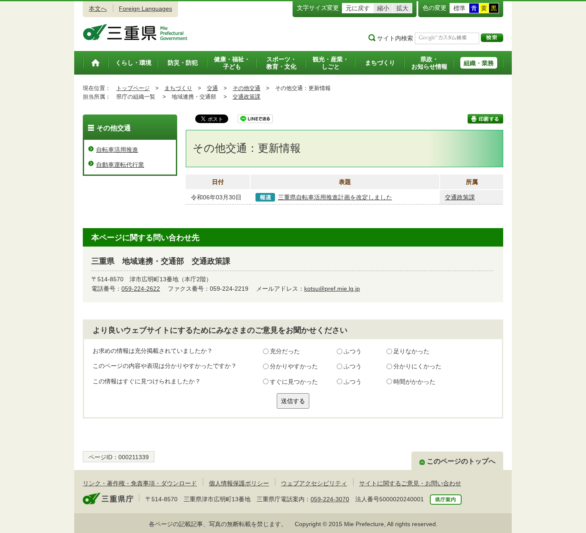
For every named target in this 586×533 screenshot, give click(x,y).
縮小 (383, 8)
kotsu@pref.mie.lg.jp (332, 288)
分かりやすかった (294, 366)
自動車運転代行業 (120, 164)
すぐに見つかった (294, 381)
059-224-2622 (140, 288)
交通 (212, 88)
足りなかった (411, 351)
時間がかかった (414, 381)
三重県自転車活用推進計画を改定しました (335, 197)
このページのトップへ (461, 461)
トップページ (133, 88)
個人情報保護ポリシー (239, 483)
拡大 (402, 8)
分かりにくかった (417, 366)
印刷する (485, 118)
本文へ (98, 8)
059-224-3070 (330, 499)
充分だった (285, 351)
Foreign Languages (145, 8)
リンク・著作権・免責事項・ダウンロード (140, 483)
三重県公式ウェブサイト (135, 32)
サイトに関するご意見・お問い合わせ (410, 483)
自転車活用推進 (117, 149)
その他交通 (246, 88)
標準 (459, 8)
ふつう (353, 351)
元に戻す (358, 8)
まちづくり (178, 88)
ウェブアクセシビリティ (314, 483)
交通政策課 (246, 96)
